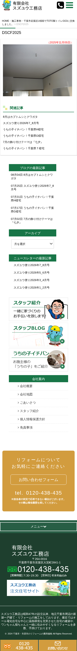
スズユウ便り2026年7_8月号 (21, 123)
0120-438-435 (38, 492)
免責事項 (26, 427)
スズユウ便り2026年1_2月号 (32, 287)
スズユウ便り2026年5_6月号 (32, 272)
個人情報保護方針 (32, 419)
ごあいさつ (28, 402)
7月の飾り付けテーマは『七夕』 (23, 142)
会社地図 (26, 394)
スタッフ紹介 (29, 411)
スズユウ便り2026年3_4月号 (32, 280)
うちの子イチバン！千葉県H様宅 (23, 129)
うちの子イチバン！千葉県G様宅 (23, 135)
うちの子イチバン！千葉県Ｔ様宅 (23, 148)
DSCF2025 (11, 32)
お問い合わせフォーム (38, 479)
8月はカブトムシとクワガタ (20, 116)
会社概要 (26, 386)
